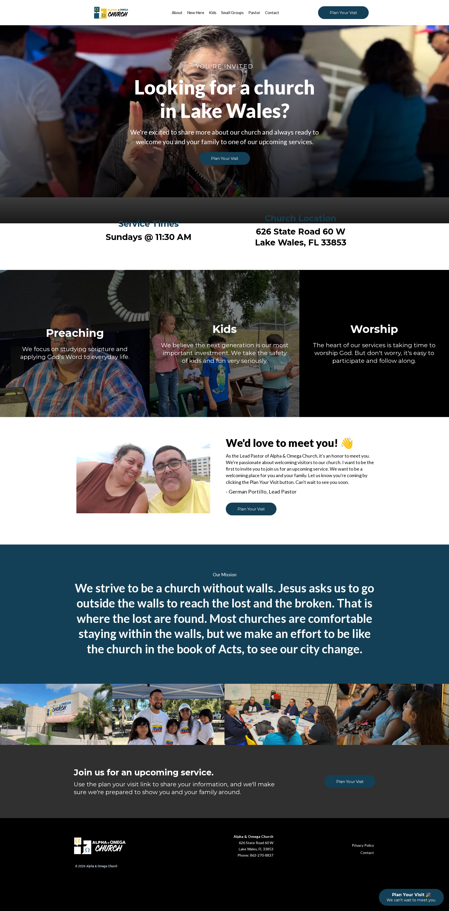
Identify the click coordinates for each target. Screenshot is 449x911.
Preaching (75, 333)
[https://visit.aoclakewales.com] (127, 12)
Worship (374, 329)
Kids (225, 329)
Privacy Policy (363, 845)
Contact (367, 852)
